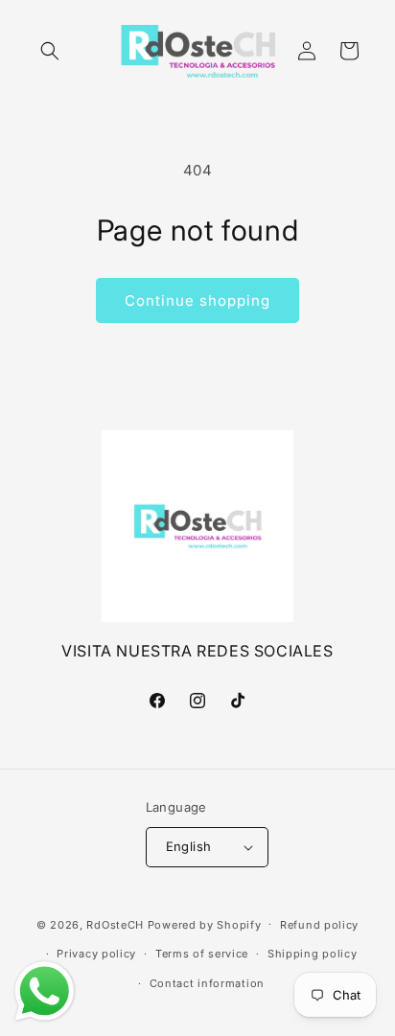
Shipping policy (312, 953)
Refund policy (319, 925)
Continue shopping (197, 300)
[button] (50, 51)
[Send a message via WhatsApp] (45, 991)
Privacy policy (96, 953)
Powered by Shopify (205, 924)
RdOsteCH (115, 924)
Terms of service (201, 953)
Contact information (207, 983)
